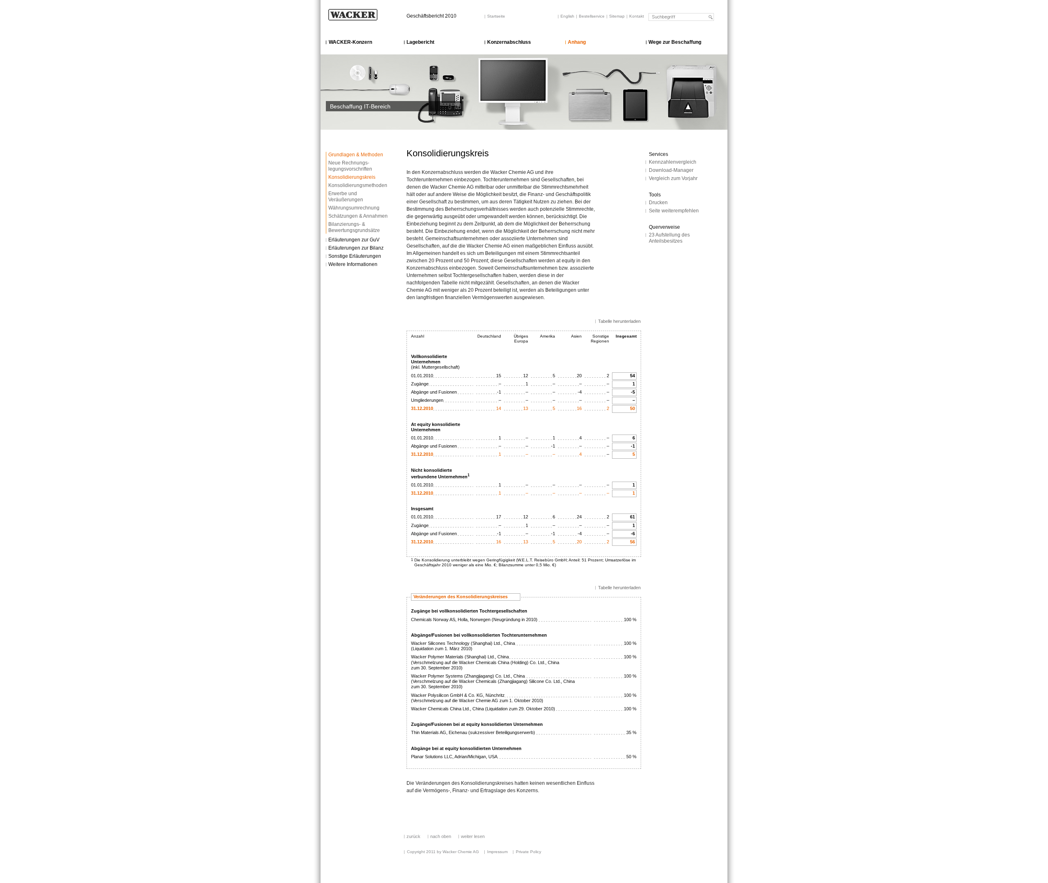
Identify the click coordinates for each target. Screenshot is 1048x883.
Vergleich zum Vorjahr (673, 178)
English (567, 16)
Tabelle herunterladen (619, 321)
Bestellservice (592, 16)
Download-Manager (671, 170)
